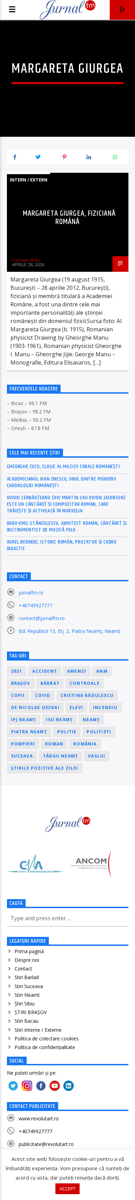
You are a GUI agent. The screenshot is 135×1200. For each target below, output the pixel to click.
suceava (22, 756)
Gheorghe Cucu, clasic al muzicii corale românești (63, 466)
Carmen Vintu (26, 260)
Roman (54, 744)
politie (66, 732)
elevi (76, 707)
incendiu (105, 707)
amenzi (76, 671)
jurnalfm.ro (31, 592)
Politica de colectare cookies (47, 1038)
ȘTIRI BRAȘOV (31, 1012)
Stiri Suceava (29, 986)
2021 (16, 671)
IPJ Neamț (23, 720)
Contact (23, 968)
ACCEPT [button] (67, 1188)
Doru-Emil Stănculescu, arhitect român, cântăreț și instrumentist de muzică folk (67, 526)
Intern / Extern (28, 180)
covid (43, 695)
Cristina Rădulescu (87, 695)
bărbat (50, 683)
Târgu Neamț (60, 756)
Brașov (20, 683)
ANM (102, 671)
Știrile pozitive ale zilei (44, 768)
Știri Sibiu (25, 1003)
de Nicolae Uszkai (35, 707)
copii (18, 695)
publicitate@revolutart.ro (46, 1144)
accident (44, 671)
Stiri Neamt (27, 995)
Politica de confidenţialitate (45, 1047)
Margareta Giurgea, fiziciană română (69, 217)
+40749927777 (35, 605)
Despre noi (27, 960)
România (85, 744)
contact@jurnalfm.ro (42, 618)
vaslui (96, 756)
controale (85, 683)
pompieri (23, 744)
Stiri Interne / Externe (38, 1030)
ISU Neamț (59, 720)
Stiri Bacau (26, 1021)
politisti (99, 732)
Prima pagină (29, 951)
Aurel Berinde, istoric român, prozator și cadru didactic (62, 545)
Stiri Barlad (27, 977)
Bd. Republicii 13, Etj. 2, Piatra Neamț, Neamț (69, 631)
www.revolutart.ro (39, 1118)
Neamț (91, 720)
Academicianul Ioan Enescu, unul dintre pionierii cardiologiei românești (61, 482)
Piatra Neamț (29, 732)
